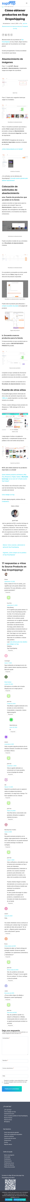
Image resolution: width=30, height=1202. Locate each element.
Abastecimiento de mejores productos (11, 26)
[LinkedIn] (6, 35)
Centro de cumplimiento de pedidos (13, 1134)
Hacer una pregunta (9, 1155)
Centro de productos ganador (11, 1132)
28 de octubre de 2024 (12, 969)
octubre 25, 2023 (8, 684)
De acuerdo (9, 1199)
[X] (9, 35)
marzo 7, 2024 (10, 860)
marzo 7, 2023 (8, 663)
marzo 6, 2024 (8, 832)
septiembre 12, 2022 (12, 605)
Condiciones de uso (9, 1163)
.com (6, 398)
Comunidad (7, 1157)
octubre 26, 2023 (11, 703)
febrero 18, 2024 (11, 810)
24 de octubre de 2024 (10, 946)
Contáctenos (5, 501)
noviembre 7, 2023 (11, 765)
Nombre (5, 1060)
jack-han (25, 23)
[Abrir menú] (26, 3)
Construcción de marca (10, 1138)
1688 (3, 398)
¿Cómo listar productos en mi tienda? (12, 149)
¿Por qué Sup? (7, 1109)
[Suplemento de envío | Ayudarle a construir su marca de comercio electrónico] (9, 3)
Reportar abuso (8, 1144)
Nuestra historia (8, 1117)
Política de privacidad (9, 1167)
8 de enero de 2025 (9, 993)
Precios (6, 1142)
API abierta (7, 1121)
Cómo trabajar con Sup (8, 494)
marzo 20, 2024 (8, 915)
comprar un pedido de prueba (10, 306)
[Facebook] (3, 35)
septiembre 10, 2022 (9, 581)
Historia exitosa (8, 1119)
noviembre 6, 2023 (9, 744)
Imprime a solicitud (9, 1136)
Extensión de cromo (9, 1113)
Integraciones (7, 1140)
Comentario (6, 1038)
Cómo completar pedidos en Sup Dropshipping (16, 1115)
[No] (28, 1196)
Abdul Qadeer (7, 682)
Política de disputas (9, 1165)
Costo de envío (8, 1161)
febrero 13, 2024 (8, 787)
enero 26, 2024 (13, 727)
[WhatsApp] (11, 35)
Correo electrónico (8, 1068)
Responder (8, 592)
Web (4, 1076)
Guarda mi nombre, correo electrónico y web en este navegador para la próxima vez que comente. (15, 1082)
